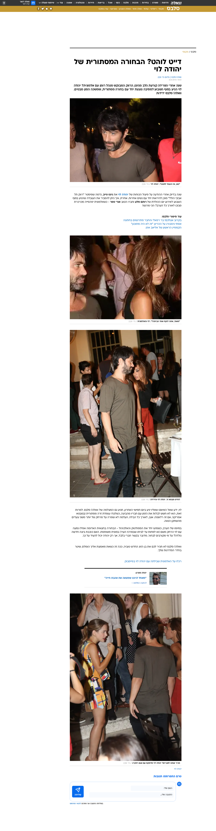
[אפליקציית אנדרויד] (51, 9)
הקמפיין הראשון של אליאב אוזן (163, 227)
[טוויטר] (43, 9)
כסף (118, 3)
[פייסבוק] (38, 9)
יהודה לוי (177, 769)
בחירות (145, 3)
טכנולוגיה (80, 3)
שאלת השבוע (125, 9)
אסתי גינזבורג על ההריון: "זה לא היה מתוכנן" (156, 224)
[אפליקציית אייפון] (47, 9)
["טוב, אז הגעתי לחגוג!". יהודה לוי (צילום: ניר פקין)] (125, 142)
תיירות (91, 3)
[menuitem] (163, 3)
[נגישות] (4, 3)
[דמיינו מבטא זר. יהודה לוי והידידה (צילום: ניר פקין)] (125, 416)
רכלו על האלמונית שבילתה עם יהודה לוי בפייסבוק (153, 561)
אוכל (110, 3)
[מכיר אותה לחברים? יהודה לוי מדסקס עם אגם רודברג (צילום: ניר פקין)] (125, 679)
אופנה (69, 3)
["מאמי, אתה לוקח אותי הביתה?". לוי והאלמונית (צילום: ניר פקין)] (125, 279)
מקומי (161, 9)
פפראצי (113, 9)
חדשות (165, 3)
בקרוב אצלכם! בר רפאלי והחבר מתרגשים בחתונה (152, 220)
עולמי (146, 9)
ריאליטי (153, 9)
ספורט (155, 3)
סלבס (126, 3)
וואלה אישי (137, 9)
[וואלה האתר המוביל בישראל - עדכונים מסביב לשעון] (176, 2)
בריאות (101, 3)
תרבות (135, 3)
